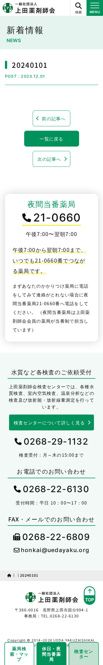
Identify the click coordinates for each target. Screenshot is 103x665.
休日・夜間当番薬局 (51, 653)
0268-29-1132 (56, 441)
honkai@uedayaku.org (55, 550)
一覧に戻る (51, 138)
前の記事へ (53, 118)
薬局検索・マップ (19, 653)
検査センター (83, 654)
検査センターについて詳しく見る (49, 422)
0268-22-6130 (56, 489)
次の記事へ (49, 159)
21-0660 (57, 217)
